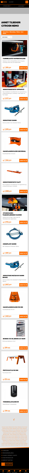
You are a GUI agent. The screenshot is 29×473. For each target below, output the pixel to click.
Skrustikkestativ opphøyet (13, 89)
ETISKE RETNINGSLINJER (8, 457)
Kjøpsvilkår (6, 450)
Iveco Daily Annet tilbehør (8, 445)
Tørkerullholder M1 (11, 402)
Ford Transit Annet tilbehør (13, 440)
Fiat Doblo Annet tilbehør (12, 437)
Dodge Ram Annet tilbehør (21, 445)
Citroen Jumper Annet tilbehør (15, 433)
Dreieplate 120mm (9, 244)
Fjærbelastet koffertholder (14, 58)
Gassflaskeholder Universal (14, 151)
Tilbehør (18, 32)
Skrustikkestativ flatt (12, 182)
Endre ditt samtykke (8, 460)
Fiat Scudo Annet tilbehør (12, 439)
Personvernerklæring (8, 452)
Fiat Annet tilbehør (17, 427)
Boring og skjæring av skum (14, 339)
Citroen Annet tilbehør (7, 427)
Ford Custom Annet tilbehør (16, 442)
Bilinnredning (13, 32)
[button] (6, 37)
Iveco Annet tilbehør (21, 428)
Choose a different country (10, 455)
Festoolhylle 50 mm (10, 370)
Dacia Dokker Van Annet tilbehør (20, 443)
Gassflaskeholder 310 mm (13, 307)
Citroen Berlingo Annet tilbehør (20, 430)
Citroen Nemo (6, 32)
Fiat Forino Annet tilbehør (12, 436)
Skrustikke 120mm (10, 120)
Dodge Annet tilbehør (7, 430)
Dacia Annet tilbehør (11, 428)
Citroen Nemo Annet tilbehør (9, 431)
